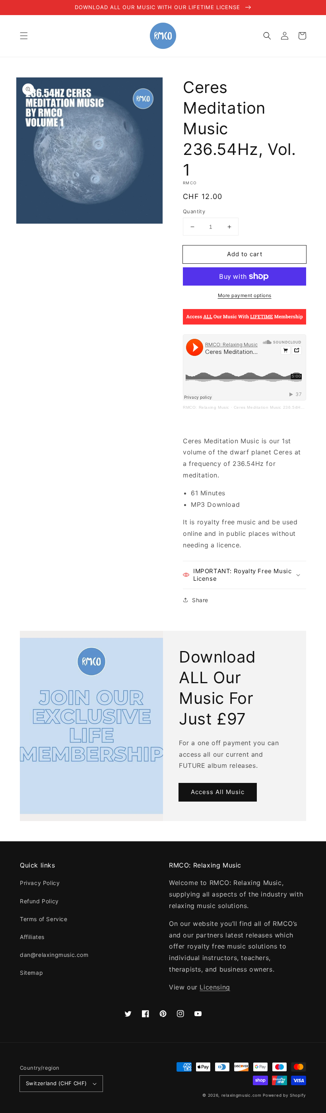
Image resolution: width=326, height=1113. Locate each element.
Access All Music (217, 792)
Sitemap (31, 972)
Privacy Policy (40, 882)
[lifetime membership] (244, 322)
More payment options (245, 295)
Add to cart (244, 254)
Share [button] (200, 600)
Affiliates (32, 936)
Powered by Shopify (284, 1095)
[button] (24, 35)
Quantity (194, 211)
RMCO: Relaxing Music (206, 407)
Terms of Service (44, 919)
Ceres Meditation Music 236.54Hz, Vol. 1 (275, 407)
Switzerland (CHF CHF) (56, 1083)
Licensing (215, 987)
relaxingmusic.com (241, 1095)
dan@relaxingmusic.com (54, 954)
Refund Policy (39, 901)
